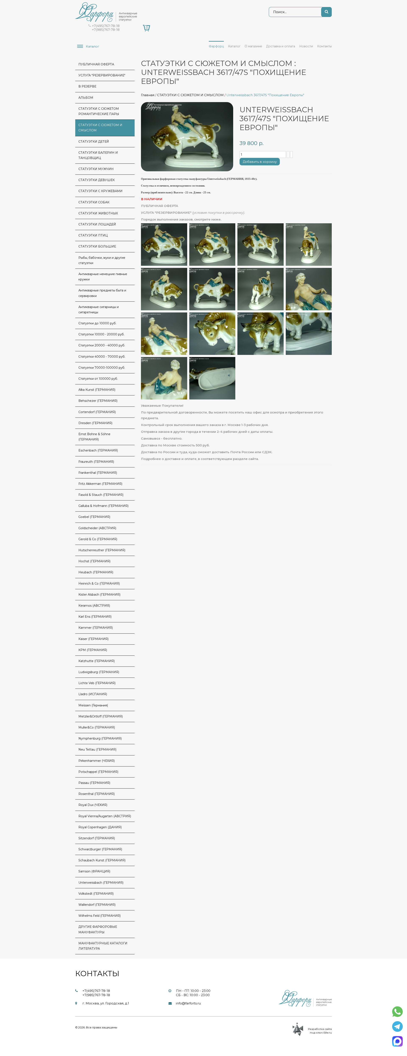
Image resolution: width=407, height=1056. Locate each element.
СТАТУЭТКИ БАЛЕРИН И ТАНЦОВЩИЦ (98, 155)
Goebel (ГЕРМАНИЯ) (94, 517)
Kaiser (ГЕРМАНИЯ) (93, 639)
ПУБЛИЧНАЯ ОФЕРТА (96, 64)
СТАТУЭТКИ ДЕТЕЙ (93, 141)
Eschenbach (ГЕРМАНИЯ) (98, 450)
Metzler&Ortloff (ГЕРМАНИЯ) (100, 716)
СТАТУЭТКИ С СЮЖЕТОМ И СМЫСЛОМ (190, 95)
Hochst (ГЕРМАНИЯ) (94, 561)
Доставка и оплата (280, 46)
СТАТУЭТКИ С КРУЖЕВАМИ (100, 191)
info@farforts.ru (188, 1003)
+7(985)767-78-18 (106, 30)
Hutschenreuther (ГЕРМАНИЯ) (101, 550)
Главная (147, 95)
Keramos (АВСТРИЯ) (94, 605)
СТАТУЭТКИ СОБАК (93, 202)
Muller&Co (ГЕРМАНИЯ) (96, 727)
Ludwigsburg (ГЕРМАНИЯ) (98, 672)
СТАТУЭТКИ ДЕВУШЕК (96, 180)
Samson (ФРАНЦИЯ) (94, 871)
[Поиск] (326, 12)
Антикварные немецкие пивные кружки (102, 276)
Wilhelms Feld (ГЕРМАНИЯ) (99, 916)
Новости (306, 46)
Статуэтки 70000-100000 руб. (101, 368)
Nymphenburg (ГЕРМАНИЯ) (100, 738)
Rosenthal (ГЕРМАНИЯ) (96, 794)
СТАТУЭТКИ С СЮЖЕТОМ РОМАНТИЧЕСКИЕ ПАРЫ (98, 111)
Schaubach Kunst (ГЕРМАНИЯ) (101, 860)
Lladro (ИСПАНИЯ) (92, 694)
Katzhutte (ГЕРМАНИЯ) (96, 661)
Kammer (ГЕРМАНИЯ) (95, 628)
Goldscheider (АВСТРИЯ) (97, 528)
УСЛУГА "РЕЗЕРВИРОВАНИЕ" (101, 75)
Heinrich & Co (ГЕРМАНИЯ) (99, 583)
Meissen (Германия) (93, 705)
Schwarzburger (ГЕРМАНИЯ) (100, 849)
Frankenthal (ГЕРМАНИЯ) (97, 473)
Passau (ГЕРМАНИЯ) (94, 783)
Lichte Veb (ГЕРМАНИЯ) (97, 683)
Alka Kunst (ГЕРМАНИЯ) (96, 390)
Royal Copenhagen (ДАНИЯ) (100, 827)
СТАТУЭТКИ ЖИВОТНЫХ (98, 213)
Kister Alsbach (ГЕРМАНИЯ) (99, 594)
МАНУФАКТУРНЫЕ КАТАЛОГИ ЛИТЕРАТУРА (102, 946)
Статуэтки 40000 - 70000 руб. (101, 357)
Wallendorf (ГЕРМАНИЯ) (97, 905)
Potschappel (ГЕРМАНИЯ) (98, 772)
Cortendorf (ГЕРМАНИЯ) (97, 412)
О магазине (253, 46)
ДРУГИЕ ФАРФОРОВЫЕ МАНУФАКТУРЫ (97, 929)
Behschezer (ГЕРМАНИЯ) (97, 401)
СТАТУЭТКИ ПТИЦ (93, 235)
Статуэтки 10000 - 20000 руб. (101, 334)
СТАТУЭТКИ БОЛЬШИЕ (97, 246)
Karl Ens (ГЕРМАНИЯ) (95, 617)
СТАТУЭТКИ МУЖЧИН (96, 169)
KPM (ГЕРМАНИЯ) (92, 650)
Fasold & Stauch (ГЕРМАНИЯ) (100, 495)
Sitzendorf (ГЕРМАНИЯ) (96, 838)
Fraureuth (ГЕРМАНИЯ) (96, 462)
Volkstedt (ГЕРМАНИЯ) (96, 894)
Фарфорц (216, 46)
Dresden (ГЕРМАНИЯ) (95, 423)
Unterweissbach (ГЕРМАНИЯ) (100, 882)
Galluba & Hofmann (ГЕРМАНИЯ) (103, 506)
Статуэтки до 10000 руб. (97, 323)
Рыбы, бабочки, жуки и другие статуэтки (101, 260)
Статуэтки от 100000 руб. (98, 379)
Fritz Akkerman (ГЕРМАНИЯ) (100, 484)
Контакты (324, 46)
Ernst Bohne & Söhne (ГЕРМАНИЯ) (94, 436)
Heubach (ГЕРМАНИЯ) (95, 572)
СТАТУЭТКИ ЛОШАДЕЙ (97, 224)
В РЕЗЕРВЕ (87, 86)
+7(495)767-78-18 (106, 26)
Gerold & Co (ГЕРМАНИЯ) (97, 539)
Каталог (234, 46)
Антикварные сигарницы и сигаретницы (98, 309)
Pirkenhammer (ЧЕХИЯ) (96, 761)
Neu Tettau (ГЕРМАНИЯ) (97, 749)
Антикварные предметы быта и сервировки (102, 293)
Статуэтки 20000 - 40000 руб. (101, 345)
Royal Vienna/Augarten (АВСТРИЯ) (104, 816)
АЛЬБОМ (85, 98)
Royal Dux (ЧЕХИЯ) (92, 805)
